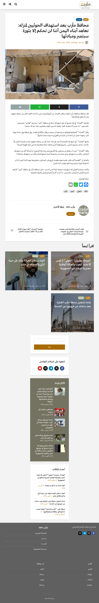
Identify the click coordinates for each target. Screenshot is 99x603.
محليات (35, 256)
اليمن (72, 191)
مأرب (65, 191)
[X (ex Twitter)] (56, 368)
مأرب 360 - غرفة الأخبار (78, 43)
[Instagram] (45, 368)
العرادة (79, 19)
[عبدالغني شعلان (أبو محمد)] (60, 412)
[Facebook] (62, 368)
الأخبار (85, 19)
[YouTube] (40, 368)
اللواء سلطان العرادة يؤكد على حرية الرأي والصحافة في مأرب (27, 262)
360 (85, 191)
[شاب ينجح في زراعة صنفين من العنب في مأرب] (60, 438)
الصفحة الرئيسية (41, 533)
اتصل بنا (44, 544)
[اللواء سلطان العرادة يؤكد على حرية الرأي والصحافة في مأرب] (26, 270)
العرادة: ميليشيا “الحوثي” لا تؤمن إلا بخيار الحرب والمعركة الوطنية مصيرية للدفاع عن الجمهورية (73, 264)
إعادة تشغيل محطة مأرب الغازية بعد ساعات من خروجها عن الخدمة (72, 304)
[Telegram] (51, 368)
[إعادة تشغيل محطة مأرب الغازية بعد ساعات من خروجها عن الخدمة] (72, 312)
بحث (49, 347)
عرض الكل (70, 214)
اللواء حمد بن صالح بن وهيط (55, 485)
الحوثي (79, 191)
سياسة (81, 256)
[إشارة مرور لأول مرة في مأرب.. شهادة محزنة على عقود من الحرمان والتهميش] (60, 422)
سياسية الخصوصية (40, 549)
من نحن (44, 538)
